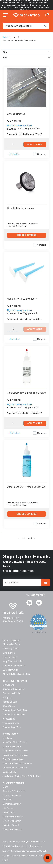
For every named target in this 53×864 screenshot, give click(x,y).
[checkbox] (34, 154)
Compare (41, 154)
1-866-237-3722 (37, 595)
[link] (18, 538)
